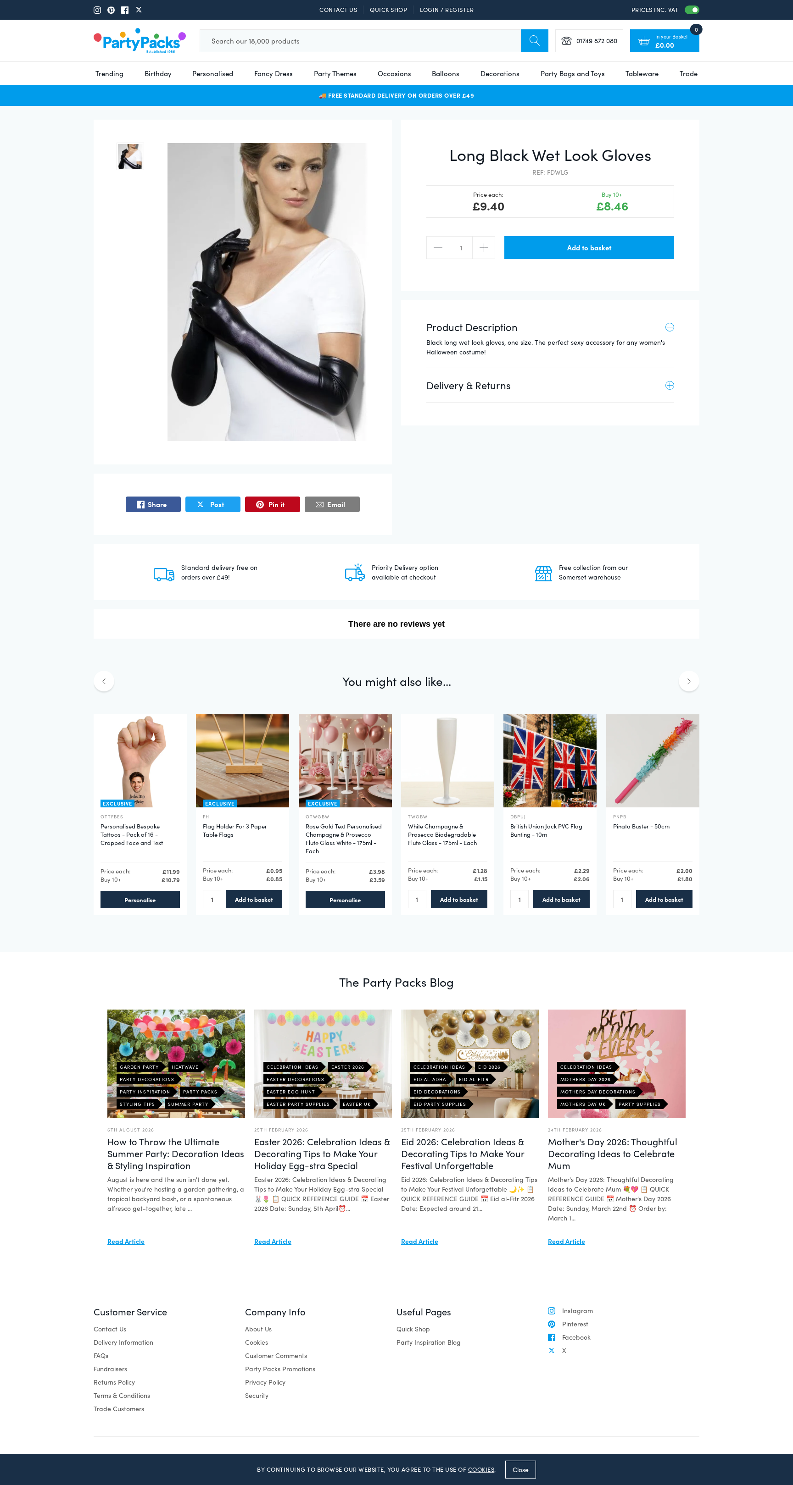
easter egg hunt (291, 1091)
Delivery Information (123, 1342)
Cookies (256, 1342)
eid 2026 (489, 1067)
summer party (188, 1104)
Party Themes (335, 73)
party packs (200, 1091)
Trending (109, 73)
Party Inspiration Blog (428, 1342)
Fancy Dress (273, 73)
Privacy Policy (265, 1382)
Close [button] (521, 1469)
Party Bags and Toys (573, 73)
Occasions (394, 73)
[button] (130, 156)
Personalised (212, 73)
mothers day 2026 (585, 1079)
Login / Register (447, 10)
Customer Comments (276, 1355)
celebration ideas (292, 1067)
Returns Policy (114, 1382)
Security (256, 1395)
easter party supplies (298, 1104)
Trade (689, 73)
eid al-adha (429, 1079)
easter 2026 (347, 1067)
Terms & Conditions (122, 1395)
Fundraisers (110, 1368)
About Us (258, 1329)
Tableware (642, 73)
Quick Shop (388, 10)
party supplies (640, 1104)
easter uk (357, 1104)
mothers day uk (583, 1104)
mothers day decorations (598, 1091)
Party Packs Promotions (280, 1368)
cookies (481, 1469)
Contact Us (338, 10)
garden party (139, 1067)
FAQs (101, 1355)
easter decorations (295, 1079)
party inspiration (145, 1091)
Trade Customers (119, 1408)
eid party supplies (439, 1104)
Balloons (445, 73)
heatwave (185, 1067)
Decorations (499, 73)
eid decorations (437, 1091)
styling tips (137, 1104)
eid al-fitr (474, 1079)
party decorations (147, 1079)
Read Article (126, 1241)
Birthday (158, 73)
